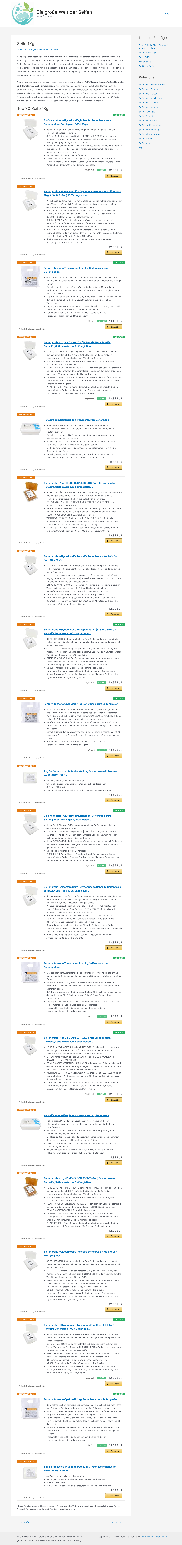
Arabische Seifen (147, 66)
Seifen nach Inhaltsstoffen (151, 98)
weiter (116, 1522)
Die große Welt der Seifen (64, 12)
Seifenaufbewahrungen (150, 134)
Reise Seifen (145, 57)
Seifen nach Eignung (148, 89)
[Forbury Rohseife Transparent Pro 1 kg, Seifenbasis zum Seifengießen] (30, 277)
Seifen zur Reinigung (149, 129)
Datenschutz (161, 1536)
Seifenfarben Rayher (148, 52)
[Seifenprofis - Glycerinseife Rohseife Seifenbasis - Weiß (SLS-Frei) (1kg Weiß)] (30, 565)
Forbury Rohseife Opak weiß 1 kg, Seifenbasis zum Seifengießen (81, 704)
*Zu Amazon (115, 176)
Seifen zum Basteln (148, 120)
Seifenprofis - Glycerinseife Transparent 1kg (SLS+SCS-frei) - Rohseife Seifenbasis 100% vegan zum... (80, 631)
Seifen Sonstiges (147, 111)
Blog (167, 13)
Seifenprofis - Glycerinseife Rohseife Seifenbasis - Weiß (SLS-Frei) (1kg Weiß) (80, 558)
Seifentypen (144, 143)
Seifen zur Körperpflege (150, 125)
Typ (140, 147)
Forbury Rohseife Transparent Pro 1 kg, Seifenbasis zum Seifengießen (76, 270)
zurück (26, 1522)
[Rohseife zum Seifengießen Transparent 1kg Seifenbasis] (30, 428)
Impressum (147, 1536)
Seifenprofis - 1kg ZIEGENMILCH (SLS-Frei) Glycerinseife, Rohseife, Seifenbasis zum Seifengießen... (77, 344)
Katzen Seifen (145, 61)
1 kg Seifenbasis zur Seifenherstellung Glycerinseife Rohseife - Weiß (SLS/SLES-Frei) (80, 773)
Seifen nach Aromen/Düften (152, 84)
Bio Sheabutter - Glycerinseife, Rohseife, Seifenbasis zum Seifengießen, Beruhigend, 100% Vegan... (77, 122)
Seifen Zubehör (146, 116)
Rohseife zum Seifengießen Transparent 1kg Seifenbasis (76, 419)
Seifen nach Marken (148, 102)
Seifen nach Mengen (27, 49)
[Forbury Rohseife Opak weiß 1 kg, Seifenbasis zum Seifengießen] (30, 712)
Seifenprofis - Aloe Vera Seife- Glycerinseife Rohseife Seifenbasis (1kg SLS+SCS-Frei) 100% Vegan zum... (82, 193)
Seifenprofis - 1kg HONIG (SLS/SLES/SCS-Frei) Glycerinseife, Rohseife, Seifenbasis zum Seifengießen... (79, 485)
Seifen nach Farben (148, 93)
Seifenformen (145, 138)
